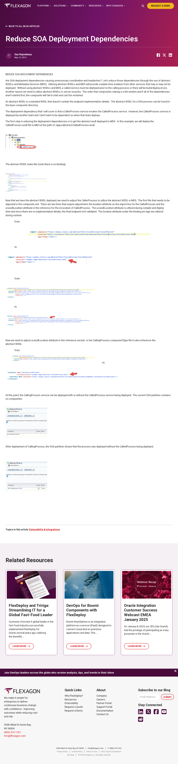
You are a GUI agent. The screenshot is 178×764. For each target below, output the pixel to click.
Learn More (19, 646)
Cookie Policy (77, 751)
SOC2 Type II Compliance (111, 751)
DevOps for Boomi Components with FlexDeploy (82, 610)
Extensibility (71, 703)
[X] (164, 55)
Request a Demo (74, 710)
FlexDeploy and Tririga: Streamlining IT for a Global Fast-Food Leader (31, 610)
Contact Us (103, 714)
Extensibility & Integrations (44, 529)
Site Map (70, 755)
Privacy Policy (62, 751)
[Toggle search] (143, 5)
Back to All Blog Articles (24, 26)
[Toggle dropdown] (50, 6)
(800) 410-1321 (12, 732)
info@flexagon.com (15, 735)
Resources (71, 699)
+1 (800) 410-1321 (114, 748)
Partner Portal (104, 703)
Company (102, 695)
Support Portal (104, 707)
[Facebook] (158, 55)
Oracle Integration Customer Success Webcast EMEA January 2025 (140, 612)
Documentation (105, 710)
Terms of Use (91, 751)
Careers (101, 699)
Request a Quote (74, 707)
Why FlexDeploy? (74, 695)
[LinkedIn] (170, 55)
